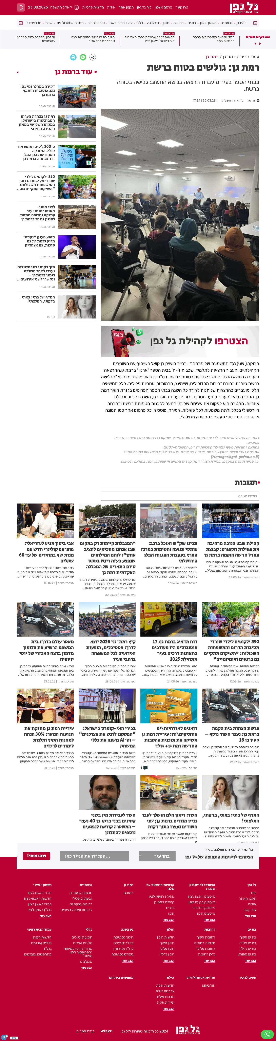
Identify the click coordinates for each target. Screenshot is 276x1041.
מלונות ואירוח (82, 943)
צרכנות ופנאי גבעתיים (76, 910)
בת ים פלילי (248, 943)
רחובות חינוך (206, 937)
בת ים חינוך (248, 937)
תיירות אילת (165, 1002)
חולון (166, 23)
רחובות (178, 23)
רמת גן (242, 23)
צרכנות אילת (165, 991)
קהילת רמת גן (164, 902)
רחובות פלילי (206, 948)
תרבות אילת (165, 996)
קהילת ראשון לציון (161, 896)
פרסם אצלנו (163, 7)
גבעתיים (227, 23)
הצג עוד (250, 916)
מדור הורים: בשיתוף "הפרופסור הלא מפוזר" (78, 952)
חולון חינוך (167, 943)
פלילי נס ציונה (123, 943)
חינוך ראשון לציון (40, 893)
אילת (49, 23)
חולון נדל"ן (167, 954)
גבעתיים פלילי (82, 898)
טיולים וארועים (41, 943)
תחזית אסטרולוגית (70, 23)
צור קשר (250, 910)
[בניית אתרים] (106, 1031)
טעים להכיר (96, 23)
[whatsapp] (83, 57)
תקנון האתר (247, 898)
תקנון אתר (126, 7)
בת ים (192, 23)
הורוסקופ (208, 985)
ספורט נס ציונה (122, 954)
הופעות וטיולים (82, 937)
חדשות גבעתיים (81, 893)
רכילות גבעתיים (81, 904)
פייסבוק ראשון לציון (201, 896)
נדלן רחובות (206, 954)
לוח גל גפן (144, 7)
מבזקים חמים (258, 36)
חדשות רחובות (204, 943)
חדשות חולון (165, 937)
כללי (140, 23)
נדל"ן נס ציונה (123, 948)
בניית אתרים (85, 1031)
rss (253, 893)
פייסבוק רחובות (204, 908)
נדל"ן (48, 948)
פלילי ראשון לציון (40, 904)
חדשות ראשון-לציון (38, 898)
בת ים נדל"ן (248, 948)
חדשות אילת (165, 985)
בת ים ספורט (247, 954)
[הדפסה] (73, 57)
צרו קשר (181, 7)
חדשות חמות (42, 937)
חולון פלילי (167, 948)
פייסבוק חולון (206, 913)
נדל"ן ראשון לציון (40, 910)
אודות (111, 7)
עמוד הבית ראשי (121, 23)
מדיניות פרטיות (93, 7)
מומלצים (86, 961)
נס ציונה (153, 23)
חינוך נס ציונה (123, 937)
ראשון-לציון (208, 23)
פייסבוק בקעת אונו (202, 902)
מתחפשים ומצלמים (38, 954)
